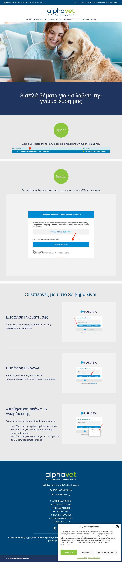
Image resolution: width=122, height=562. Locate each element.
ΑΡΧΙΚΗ (29, 19)
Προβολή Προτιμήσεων (107, 552)
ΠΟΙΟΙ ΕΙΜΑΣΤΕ (69, 19)
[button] (117, 527)
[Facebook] (55, 528)
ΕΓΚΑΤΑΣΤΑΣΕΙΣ (54, 19)
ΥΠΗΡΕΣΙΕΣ (39, 19)
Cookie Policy (82, 558)
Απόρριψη (86, 552)
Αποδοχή (69, 552)
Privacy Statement (94, 558)
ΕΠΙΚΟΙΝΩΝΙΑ (83, 19)
